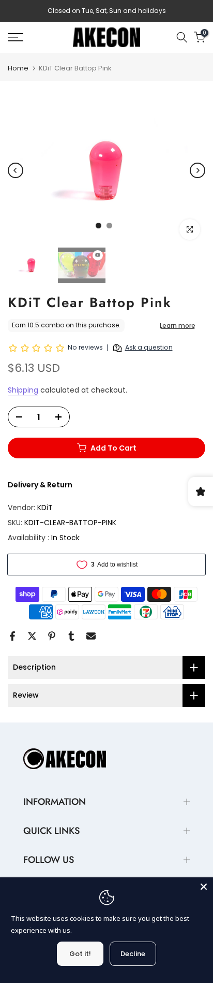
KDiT (45, 507)
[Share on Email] (91, 636)
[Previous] (15, 170)
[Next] (197, 170)
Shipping (23, 390)
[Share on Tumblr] (71, 636)
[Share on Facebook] (12, 636)
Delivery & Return (40, 485)
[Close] (204, 886)
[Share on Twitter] (32, 636)
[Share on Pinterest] (51, 636)
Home (18, 68)
